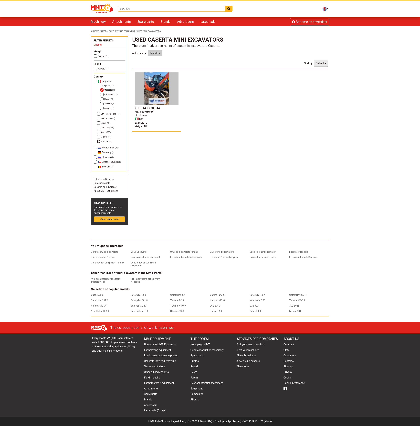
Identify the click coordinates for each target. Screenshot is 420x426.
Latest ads (207, 22)
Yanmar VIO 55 (297, 300)
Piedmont (108, 118)
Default (320, 63)
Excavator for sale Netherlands (186, 257)
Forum (194, 377)
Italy (106, 81)
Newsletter (243, 366)
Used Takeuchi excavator (263, 252)
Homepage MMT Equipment (160, 344)
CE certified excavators (222, 252)
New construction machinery (206, 383)
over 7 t (103, 56)
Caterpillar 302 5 (297, 295)
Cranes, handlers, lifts (156, 372)
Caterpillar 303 (138, 295)
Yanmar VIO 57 (178, 305)
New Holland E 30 (100, 311)
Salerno (109, 108)
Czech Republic (111, 162)
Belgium (107, 166)
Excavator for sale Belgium (224, 257)
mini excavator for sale (103, 257)
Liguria (106, 137)
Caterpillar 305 (217, 295)
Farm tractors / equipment (159, 383)
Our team (289, 344)
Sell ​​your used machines (251, 344)
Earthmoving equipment (157, 350)
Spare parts (145, 22)
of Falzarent (141, 115)
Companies (196, 394)
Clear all (98, 44)
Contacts (289, 361)
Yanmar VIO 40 (218, 300)
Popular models (102, 182)
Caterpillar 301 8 (139, 300)
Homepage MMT (200, 344)
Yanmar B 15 (177, 300)
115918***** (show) (260, 421)
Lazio (106, 123)
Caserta (109, 90)
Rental (194, 366)
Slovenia (107, 157)
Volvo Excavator (139, 252)
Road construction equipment (161, 355)
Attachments (121, 22)
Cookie (288, 377)
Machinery (98, 22)
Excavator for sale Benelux (303, 257)
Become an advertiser (311, 22)
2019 (141, 122)
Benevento (111, 94)
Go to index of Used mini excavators (143, 264)
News (193, 372)
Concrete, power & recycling (160, 361)
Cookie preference (294, 383)
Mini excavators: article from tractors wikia (105, 280)
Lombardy (107, 127)
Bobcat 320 (216, 311)
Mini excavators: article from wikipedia (145, 280)
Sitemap (288, 366)
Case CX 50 (97, 295)
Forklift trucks (152, 377)
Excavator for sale (298, 252)
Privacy (288, 372)
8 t (141, 126)
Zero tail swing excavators (104, 252)
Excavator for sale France (263, 257)
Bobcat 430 (256, 311)
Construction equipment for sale (108, 262)
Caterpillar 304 (177, 295)
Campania (107, 86)
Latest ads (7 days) (104, 179)
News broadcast (246, 355)
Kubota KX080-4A (147, 108)
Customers (290, 355)
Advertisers (185, 22)
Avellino (109, 104)
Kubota (103, 68)
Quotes (194, 361)
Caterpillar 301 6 (99, 300)
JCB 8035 (255, 305)
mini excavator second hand (145, 257)
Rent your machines (248, 350)
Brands (165, 22)
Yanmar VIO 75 (99, 305)
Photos (194, 399)
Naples (109, 99)
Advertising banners (248, 361)
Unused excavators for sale (184, 252)
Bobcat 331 (295, 311)
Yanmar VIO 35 (257, 300)
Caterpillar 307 (257, 295)
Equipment (196, 388)
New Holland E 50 (139, 311)
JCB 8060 (215, 305)
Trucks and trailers (154, 366)
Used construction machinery (207, 350)
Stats (287, 350)
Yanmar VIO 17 (138, 305)
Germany (107, 152)
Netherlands (110, 147)
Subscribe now (109, 219)
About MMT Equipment (106, 190)
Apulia (106, 132)
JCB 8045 (294, 305)
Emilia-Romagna (111, 114)
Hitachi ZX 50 (177, 311)
